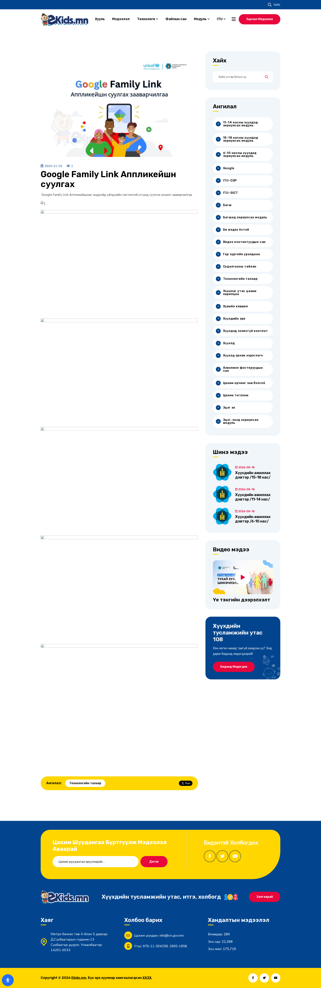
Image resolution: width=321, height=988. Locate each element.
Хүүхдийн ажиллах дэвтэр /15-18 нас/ (253, 475)
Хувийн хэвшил (235, 306)
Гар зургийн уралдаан (241, 254)
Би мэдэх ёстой (236, 229)
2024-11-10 (53, 166)
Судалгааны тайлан (240, 266)
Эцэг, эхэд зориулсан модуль (241, 421)
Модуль (200, 19)
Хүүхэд (229, 343)
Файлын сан (176, 19)
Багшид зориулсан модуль (245, 217)
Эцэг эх (229, 407)
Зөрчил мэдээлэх (259, 19)
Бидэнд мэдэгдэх (233, 666)
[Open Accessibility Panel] (8, 980)
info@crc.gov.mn (171, 935)
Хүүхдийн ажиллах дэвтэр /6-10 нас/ (253, 518)
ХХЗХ (146, 978)
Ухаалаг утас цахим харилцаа (240, 292)
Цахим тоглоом (236, 395)
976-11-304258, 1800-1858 (165, 946)
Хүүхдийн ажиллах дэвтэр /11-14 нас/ (253, 497)
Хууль (100, 19)
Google (228, 168)
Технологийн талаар (85, 783)
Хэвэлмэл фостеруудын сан (243, 369)
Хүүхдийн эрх (234, 318)
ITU (220, 19)
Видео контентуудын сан (244, 242)
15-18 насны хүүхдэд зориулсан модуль (240, 139)
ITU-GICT (230, 193)
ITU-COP (230, 180)
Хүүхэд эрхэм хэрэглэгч (243, 355)
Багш (227, 205)
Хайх (276, 5)
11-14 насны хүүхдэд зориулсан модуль (240, 124)
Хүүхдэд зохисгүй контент (245, 331)
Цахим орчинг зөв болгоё (244, 383)
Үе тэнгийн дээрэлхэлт (241, 600)
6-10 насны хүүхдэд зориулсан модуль (240, 154)
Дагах (154, 861)
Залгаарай (264, 896)
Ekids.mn (78, 978)
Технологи (146, 19)
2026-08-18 (246, 467)
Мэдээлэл (121, 19)
